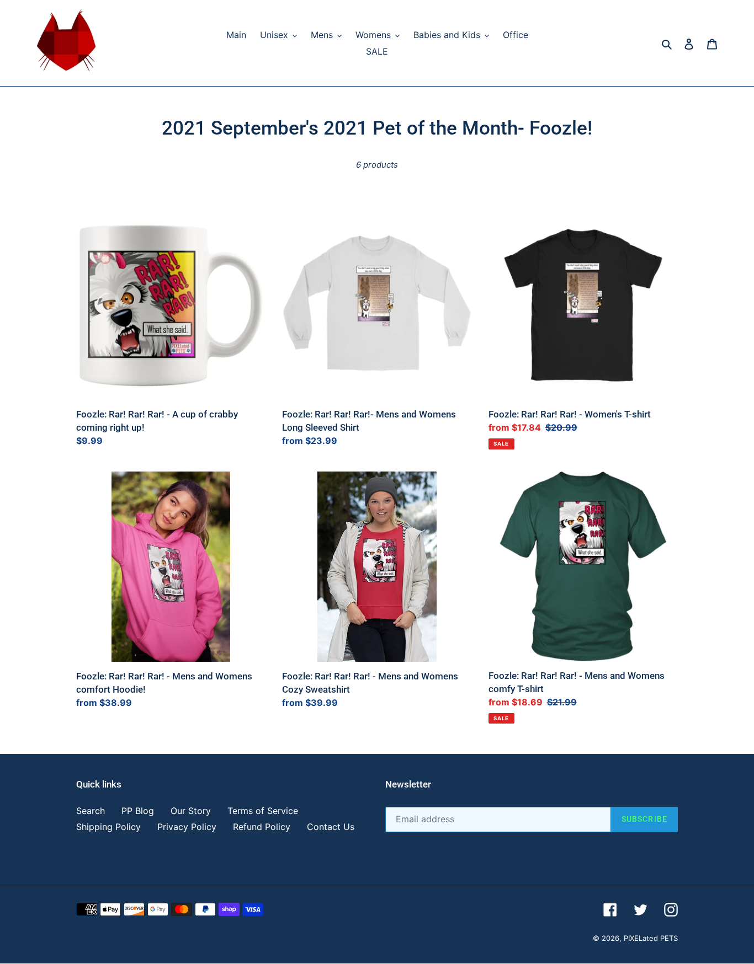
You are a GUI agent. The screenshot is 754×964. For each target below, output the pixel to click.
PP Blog (137, 811)
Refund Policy (261, 827)
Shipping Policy (108, 827)
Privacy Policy (186, 827)
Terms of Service (262, 811)
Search (90, 811)
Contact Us (330, 827)
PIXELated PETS (651, 938)
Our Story (191, 811)
